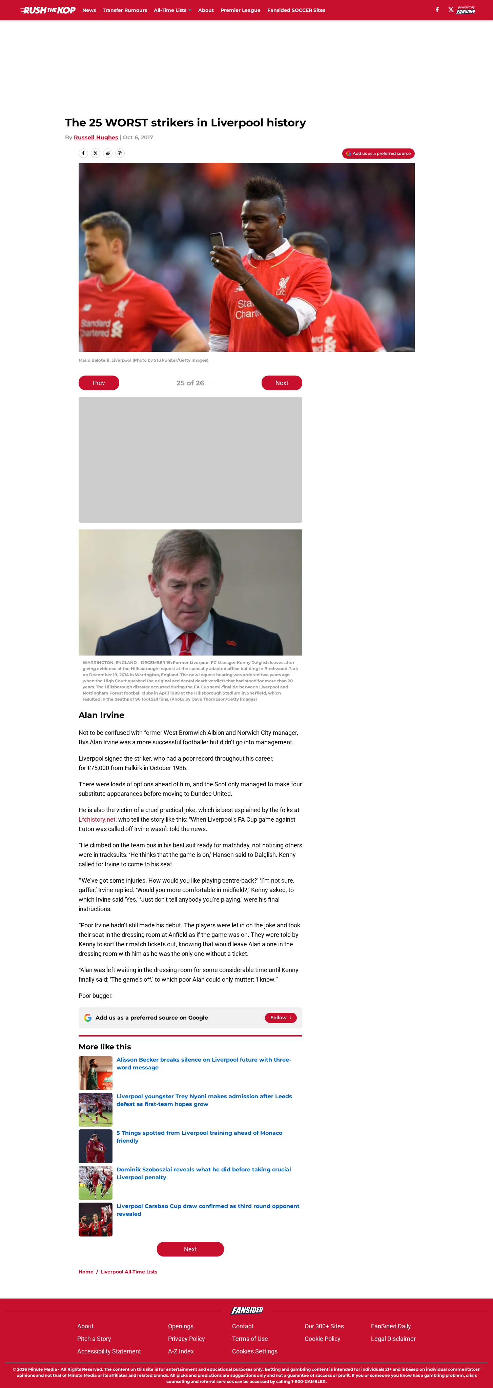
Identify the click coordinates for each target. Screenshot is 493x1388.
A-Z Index (181, 1351)
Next (281, 382)
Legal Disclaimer (393, 1338)
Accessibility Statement (109, 1351)
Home (86, 1272)
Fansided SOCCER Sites (296, 10)
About (206, 10)
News (89, 10)
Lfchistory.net (97, 819)
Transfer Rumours (125, 10)
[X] (451, 9)
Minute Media (42, 1369)
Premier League (241, 10)
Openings (180, 1326)
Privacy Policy (186, 1338)
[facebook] (437, 9)
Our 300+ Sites (324, 1326)
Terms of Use (250, 1338)
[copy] (120, 153)
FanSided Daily (391, 1326)
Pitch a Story (94, 1338)
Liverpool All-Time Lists (129, 1272)
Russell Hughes (96, 137)
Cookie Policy (323, 1338)
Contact (242, 1326)
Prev (99, 382)
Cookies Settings (255, 1351)
